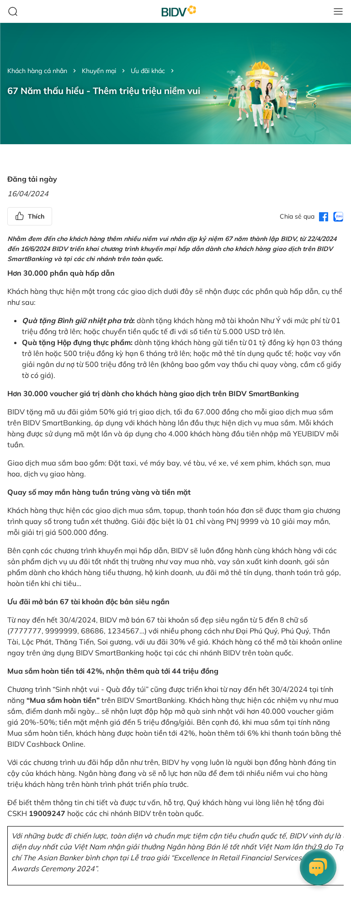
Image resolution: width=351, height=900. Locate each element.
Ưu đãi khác (148, 71)
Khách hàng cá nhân (37, 71)
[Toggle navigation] (338, 11)
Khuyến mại (99, 71)
